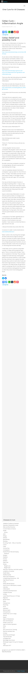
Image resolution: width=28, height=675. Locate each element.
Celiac (4, 546)
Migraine (5, 597)
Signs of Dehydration (8, 619)
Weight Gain (7, 567)
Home (4, 582)
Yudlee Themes (21, 671)
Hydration (5, 608)
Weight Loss (7, 566)
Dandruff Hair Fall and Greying (11, 552)
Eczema (5, 559)
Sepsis (4, 617)
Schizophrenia (6, 612)
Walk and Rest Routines (9, 527)
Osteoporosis (6, 603)
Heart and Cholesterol (8, 576)
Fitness (5, 564)
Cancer (5, 544)
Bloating (5, 541)
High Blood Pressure (8, 580)
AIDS (4, 534)
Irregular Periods (7, 592)
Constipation (6, 550)
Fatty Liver (5, 562)
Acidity (4, 530)
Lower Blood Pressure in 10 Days (11, 596)
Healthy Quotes (7, 575)
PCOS (4, 606)
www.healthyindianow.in (8, 231)
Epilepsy (5, 560)
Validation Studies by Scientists (11, 523)
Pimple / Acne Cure (8, 622)
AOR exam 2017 (7, 645)
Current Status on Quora (9, 529)
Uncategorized (7, 638)
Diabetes (5, 557)
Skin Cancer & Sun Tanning (10, 629)
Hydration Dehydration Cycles (10, 525)
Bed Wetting (6, 539)
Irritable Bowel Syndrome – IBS (11, 578)
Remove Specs (6, 610)
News (4, 601)
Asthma (5, 537)
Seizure (5, 615)
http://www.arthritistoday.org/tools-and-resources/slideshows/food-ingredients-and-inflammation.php (13, 72)
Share (5, 34)
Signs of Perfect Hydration (10, 624)
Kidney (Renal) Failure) (8, 583)
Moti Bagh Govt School (9, 640)
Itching (5, 594)
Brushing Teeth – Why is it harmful (12, 543)
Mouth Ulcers (6, 599)
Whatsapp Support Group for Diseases (13, 642)
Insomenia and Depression (10, 590)
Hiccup (5, 532)
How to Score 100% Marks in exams (12, 585)
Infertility (5, 587)
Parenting (5, 605)
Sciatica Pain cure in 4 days (10, 613)
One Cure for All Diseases (13, 9)
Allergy (5, 536)
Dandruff (6, 553)
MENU (6, 2)
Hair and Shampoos (8, 620)
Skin (4, 628)
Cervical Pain (6, 548)
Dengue (5, 555)
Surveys (5, 633)
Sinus (4, 626)
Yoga (4, 643)
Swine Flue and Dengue (9, 635)
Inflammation (6, 589)
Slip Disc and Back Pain (9, 631)
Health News (6, 573)
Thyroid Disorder (7, 636)
